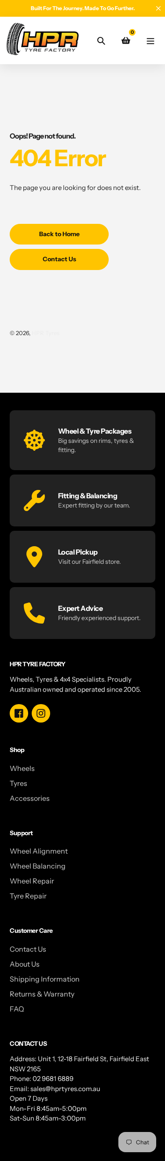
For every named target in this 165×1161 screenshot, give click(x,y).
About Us (25, 964)
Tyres (18, 783)
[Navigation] (150, 40)
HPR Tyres (45, 332)
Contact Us (28, 949)
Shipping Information (45, 979)
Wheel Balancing (38, 866)
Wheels (22, 768)
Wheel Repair (32, 880)
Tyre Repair (28, 895)
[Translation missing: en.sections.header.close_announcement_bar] (158, 8)
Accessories (30, 798)
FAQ (17, 1008)
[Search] (101, 40)
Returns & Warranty (42, 993)
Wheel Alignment (39, 851)
